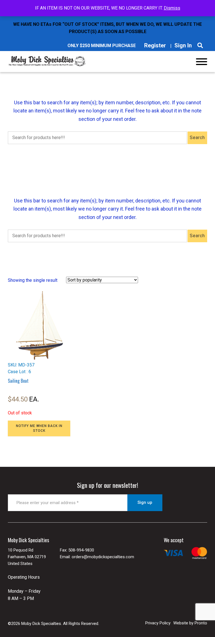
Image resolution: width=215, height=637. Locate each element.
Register (155, 45)
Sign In (183, 45)
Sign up (144, 502)
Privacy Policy (157, 623)
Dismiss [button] (172, 8)
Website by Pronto (190, 623)
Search (197, 137)
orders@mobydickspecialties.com (103, 556)
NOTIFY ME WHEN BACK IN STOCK (39, 428)
